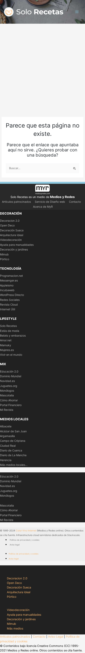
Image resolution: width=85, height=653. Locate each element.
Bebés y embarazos (13, 335)
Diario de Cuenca (11, 450)
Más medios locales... (13, 464)
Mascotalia (7, 395)
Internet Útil (7, 309)
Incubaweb (7, 290)
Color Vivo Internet (26, 530)
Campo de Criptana (12, 440)
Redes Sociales (10, 299)
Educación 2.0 (9, 371)
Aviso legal (15, 544)
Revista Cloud (9, 304)
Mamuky (5, 345)
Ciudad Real (8, 445)
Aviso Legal (55, 636)
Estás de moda (9, 330)
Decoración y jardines (14, 249)
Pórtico (4, 259)
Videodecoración (11, 239)
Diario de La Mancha (13, 455)
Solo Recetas (8, 325)
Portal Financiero (11, 405)
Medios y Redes (62, 197)
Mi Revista (6, 409)
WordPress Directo (12, 294)
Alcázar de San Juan (13, 431)
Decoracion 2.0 (10, 220)
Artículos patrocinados (16, 201)
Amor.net (5, 340)
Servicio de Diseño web (50, 201)
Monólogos (7, 390)
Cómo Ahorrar (9, 400)
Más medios (15, 628)
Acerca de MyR (43, 206)
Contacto (75, 201)
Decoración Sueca (12, 230)
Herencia (5, 460)
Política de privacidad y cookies (24, 540)
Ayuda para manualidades (17, 244)
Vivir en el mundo (11, 354)
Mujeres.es (7, 350)
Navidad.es (7, 381)
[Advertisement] (42, 68)
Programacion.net (11, 275)
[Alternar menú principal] (77, 12)
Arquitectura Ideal (11, 235)
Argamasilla (7, 436)
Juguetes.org (8, 385)
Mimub (4, 254)
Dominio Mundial (10, 376)
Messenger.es (9, 280)
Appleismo (6, 285)
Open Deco (7, 225)
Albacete (5, 426)
